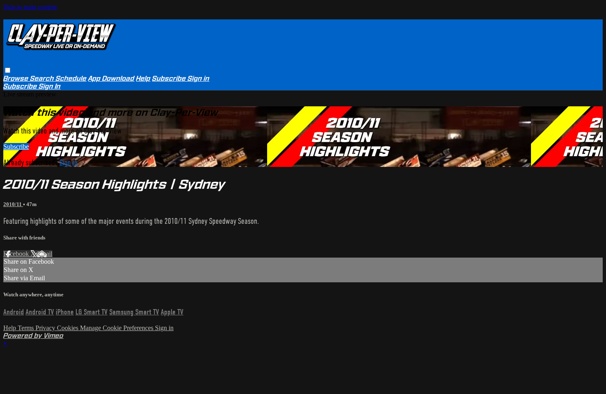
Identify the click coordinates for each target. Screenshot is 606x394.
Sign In (50, 86)
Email (44, 253)
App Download (111, 78)
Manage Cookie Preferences (117, 327)
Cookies (68, 327)
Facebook (17, 253)
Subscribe (16, 146)
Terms (26, 327)
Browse (16, 78)
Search (43, 78)
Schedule (71, 78)
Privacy (46, 327)
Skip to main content (30, 6)
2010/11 (13, 204)
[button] (7, 70)
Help (143, 78)
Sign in (198, 78)
